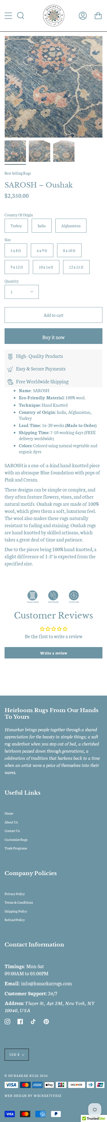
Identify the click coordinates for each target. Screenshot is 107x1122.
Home (9, 813)
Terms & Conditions (19, 902)
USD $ (14, 1054)
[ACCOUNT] (82, 15)
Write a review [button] (53, 653)
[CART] (98, 15)
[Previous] (12, 87)
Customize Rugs (16, 839)
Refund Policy (15, 919)
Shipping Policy (16, 911)
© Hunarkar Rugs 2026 (26, 1075)
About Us (11, 821)
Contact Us (12, 830)
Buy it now (53, 337)
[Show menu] (9, 15)
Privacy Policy (15, 893)
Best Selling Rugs (18, 173)
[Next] (95, 87)
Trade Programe (16, 847)
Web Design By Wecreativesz (33, 1095)
